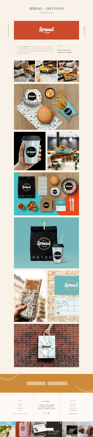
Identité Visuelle (72, 404)
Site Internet (72, 406)
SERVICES (72, 400)
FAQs (20, 410)
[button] (8, 429)
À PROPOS (20, 400)
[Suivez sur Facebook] (44, 413)
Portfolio (20, 404)
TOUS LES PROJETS (37, 383)
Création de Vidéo (73, 408)
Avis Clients (20, 408)
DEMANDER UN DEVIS (57, 383)
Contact (20, 406)
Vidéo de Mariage (73, 410)
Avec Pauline (11, 2)
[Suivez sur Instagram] (46, 413)
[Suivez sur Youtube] (49, 413)
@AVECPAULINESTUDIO (47, 429)
